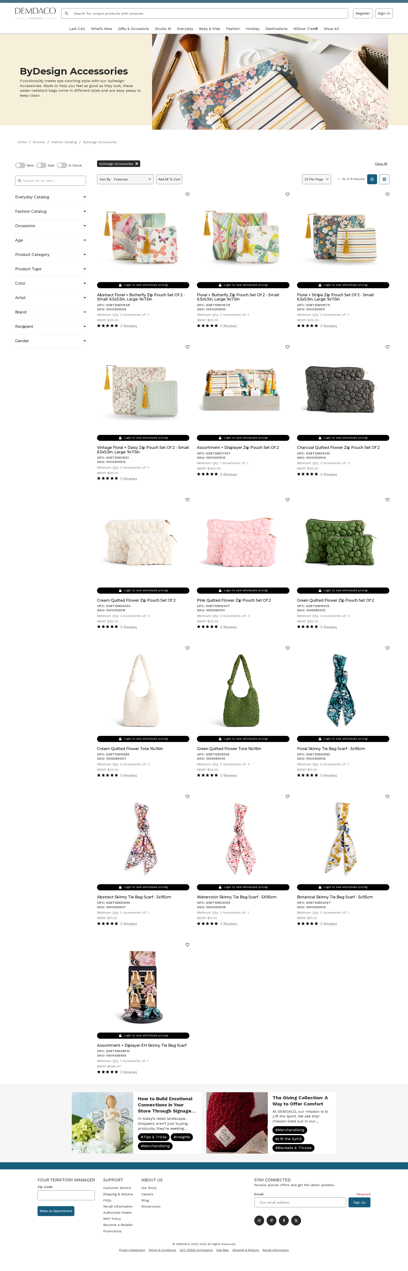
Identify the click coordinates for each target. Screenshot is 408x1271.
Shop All (331, 28)
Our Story (149, 1188)
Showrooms (151, 1206)
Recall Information (118, 1206)
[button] (384, 13)
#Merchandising (155, 1146)
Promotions (112, 1231)
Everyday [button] (185, 28)
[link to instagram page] (259, 1220)
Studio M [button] (163, 28)
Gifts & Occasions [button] (133, 28)
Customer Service (117, 1188)
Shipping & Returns (118, 1194)
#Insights (182, 1137)
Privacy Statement (132, 1250)
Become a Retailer (118, 1225)
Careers (147, 1194)
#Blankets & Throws (293, 1148)
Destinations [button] (276, 28)
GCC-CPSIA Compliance (196, 1250)
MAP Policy (112, 1219)
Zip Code (45, 1187)
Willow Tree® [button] (305, 28)
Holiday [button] (252, 28)
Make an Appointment (56, 1211)
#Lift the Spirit (288, 1139)
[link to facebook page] (284, 1220)
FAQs (107, 1200)
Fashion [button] (233, 28)
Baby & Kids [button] (209, 28)
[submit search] (67, 13)
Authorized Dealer (117, 1212)
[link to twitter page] (296, 1220)
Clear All (381, 164)
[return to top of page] (399, 1262)
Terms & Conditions (162, 1250)
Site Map (222, 1250)
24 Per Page (314, 179)
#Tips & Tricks (154, 1137)
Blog (145, 1200)
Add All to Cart (169, 179)
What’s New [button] (101, 28)
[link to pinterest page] (271, 1220)
